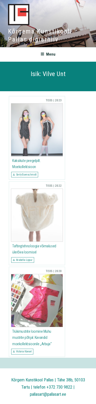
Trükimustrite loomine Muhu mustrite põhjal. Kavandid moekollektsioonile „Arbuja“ (32, 337)
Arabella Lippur (24, 260)
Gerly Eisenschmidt (26, 174)
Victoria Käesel (24, 351)
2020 (58, 271)
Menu (50, 54)
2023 (58, 100)
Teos (49, 100)
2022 (58, 186)
